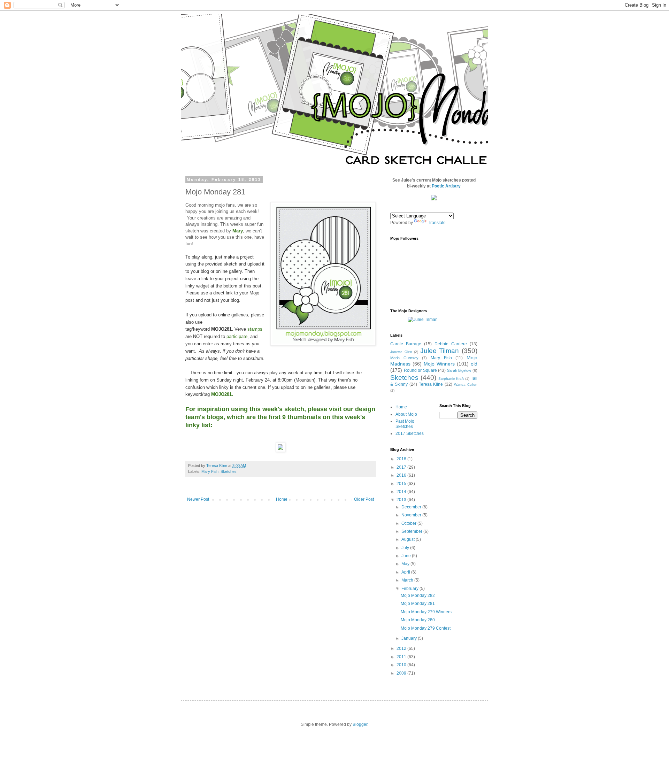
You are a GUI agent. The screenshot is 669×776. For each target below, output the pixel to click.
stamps (254, 329)
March (407, 580)
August (408, 539)
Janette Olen (401, 352)
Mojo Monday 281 (418, 603)
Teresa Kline (431, 384)
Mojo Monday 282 (418, 595)
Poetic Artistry (446, 186)
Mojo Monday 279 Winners (426, 611)
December (411, 507)
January (409, 638)
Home (281, 499)
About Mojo (406, 414)
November (411, 515)
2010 (402, 664)
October (409, 523)
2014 (402, 491)
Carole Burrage (405, 343)
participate (236, 336)
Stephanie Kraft (451, 379)
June (406, 555)
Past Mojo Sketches (404, 424)
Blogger (360, 724)
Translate (437, 222)
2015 (402, 483)
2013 (402, 499)
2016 (402, 475)
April (406, 572)
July (405, 547)
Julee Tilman (439, 350)
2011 (402, 656)
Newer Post (198, 499)
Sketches (229, 471)
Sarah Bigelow (459, 370)
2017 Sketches (409, 433)
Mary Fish (209, 471)
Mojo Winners (439, 364)
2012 (402, 648)
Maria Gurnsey (404, 358)
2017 (402, 467)
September (412, 531)
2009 (402, 673)
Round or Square (420, 370)
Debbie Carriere (451, 343)
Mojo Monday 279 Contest (426, 628)
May (405, 563)
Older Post (364, 499)
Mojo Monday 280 (418, 619)
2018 (402, 458)
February (410, 588)
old (474, 364)
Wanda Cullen (465, 384)
